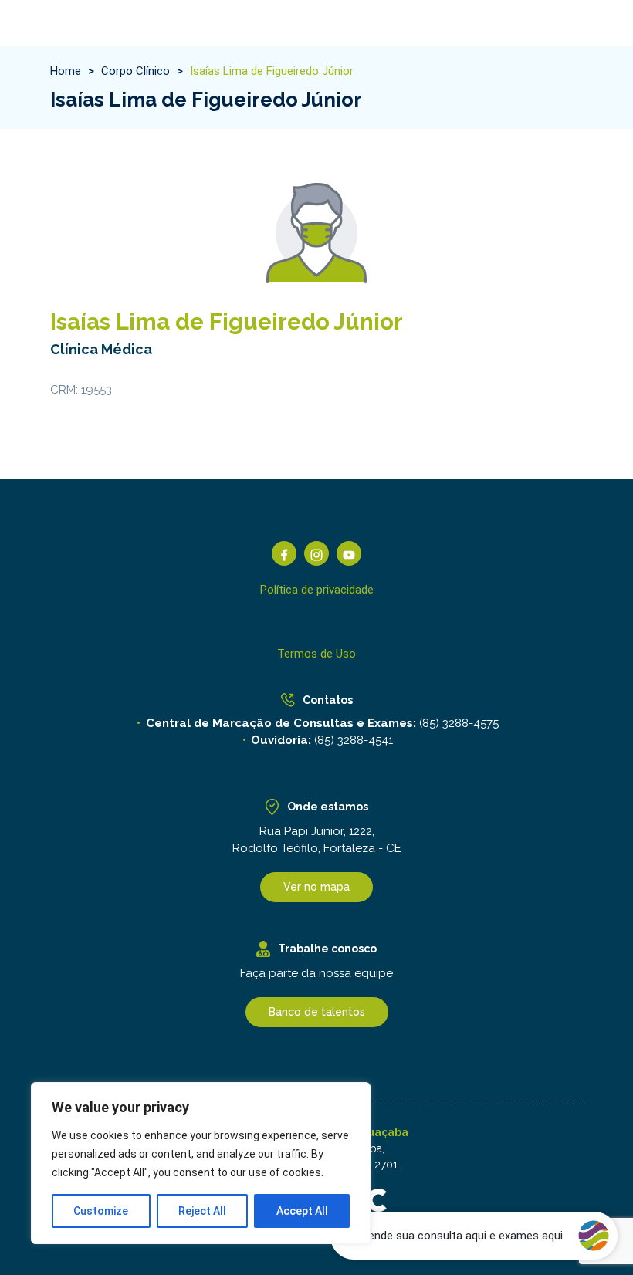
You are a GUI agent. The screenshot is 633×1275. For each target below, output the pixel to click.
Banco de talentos (317, 1012)
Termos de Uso (316, 654)
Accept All (302, 1211)
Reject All (202, 1211)
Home (65, 71)
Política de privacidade (317, 590)
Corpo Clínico (135, 71)
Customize (100, 1211)
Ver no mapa (316, 887)
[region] (201, 1163)
